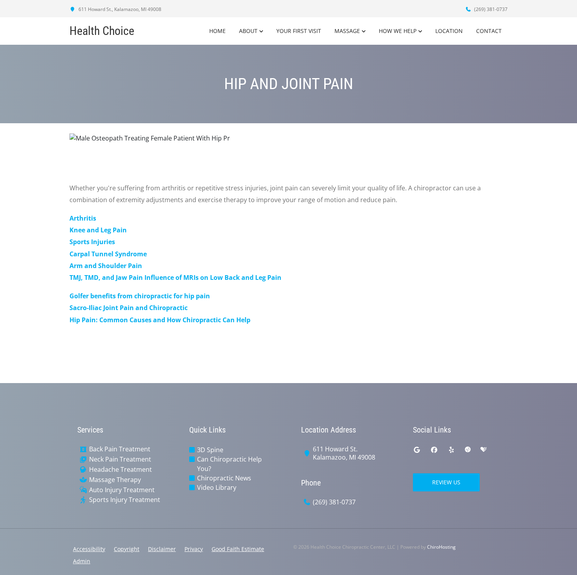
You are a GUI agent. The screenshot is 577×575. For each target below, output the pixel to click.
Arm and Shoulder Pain (105, 265)
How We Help (397, 31)
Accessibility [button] (89, 549)
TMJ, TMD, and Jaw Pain (106, 277)
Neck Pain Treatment (120, 459)
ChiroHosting (441, 547)
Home (217, 31)
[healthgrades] (483, 450)
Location (449, 31)
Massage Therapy (115, 480)
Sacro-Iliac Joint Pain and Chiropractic (128, 307)
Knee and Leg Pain (98, 230)
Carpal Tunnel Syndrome (108, 254)
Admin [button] (81, 561)
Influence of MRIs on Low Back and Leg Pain (212, 277)
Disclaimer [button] (162, 549)
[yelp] (451, 450)
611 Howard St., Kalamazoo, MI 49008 (119, 9)
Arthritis (82, 218)
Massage (347, 31)
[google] (417, 450)
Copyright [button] (126, 549)
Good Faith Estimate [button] (238, 549)
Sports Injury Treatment (124, 500)
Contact (489, 31)
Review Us (446, 482)
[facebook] (434, 450)
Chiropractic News (224, 478)
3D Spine (210, 449)
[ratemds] (468, 450)
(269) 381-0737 (490, 9)
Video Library (216, 487)
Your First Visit (298, 31)
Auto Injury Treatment (122, 490)
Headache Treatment (120, 469)
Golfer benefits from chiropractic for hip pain (139, 296)
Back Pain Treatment (119, 449)
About (248, 31)
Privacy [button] (193, 549)
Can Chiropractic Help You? (229, 464)
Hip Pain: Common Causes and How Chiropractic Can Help (159, 320)
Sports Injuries (92, 241)
